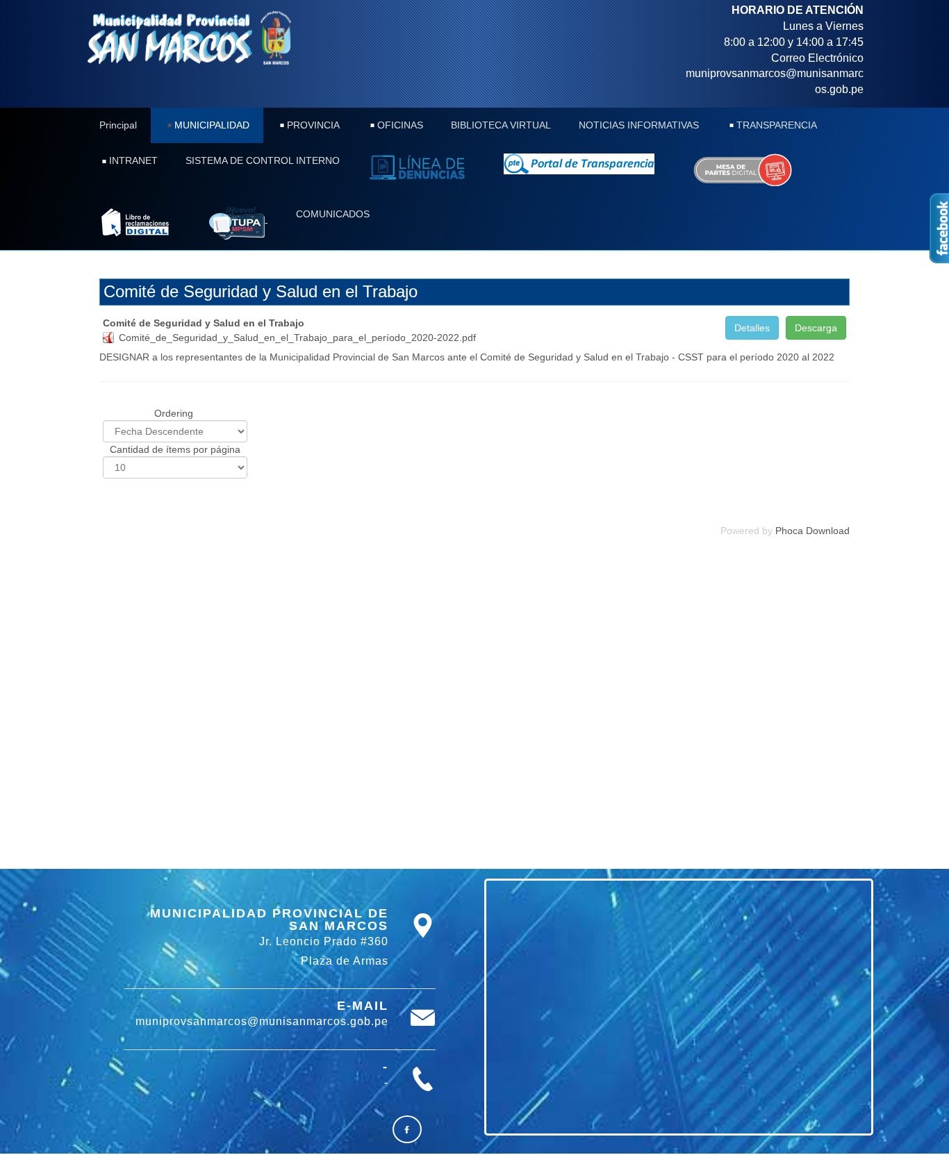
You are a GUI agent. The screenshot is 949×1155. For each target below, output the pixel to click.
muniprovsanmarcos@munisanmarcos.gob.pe (261, 1021)
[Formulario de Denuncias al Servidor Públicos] (422, 167)
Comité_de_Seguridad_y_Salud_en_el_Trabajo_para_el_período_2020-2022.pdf (297, 337)
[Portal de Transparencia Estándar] (584, 164)
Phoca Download (812, 530)
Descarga (816, 327)
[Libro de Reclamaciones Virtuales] (742, 170)
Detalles (752, 327)
